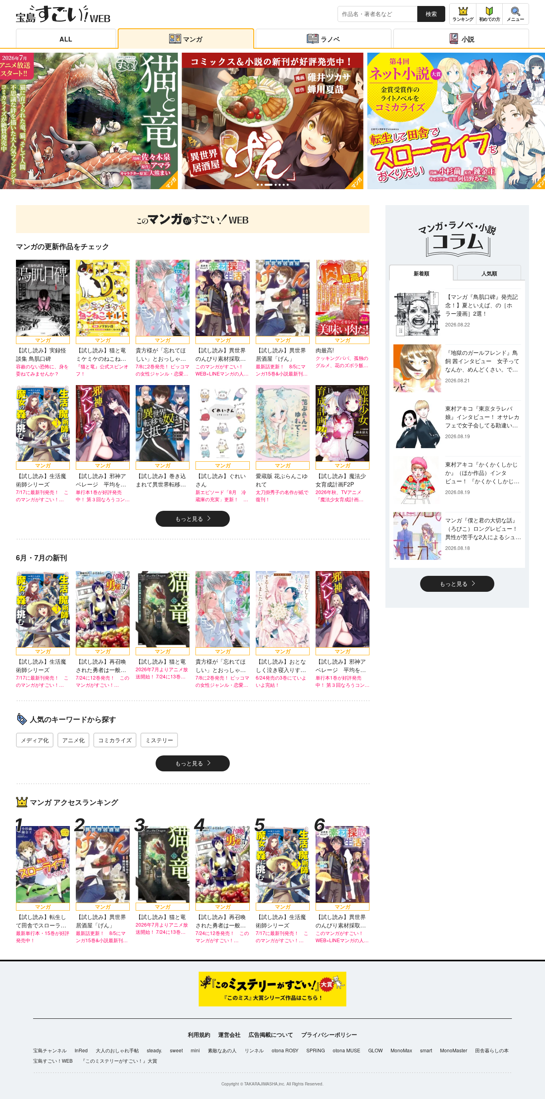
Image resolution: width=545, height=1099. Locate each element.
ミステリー (159, 740)
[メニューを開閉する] (516, 14)
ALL (65, 38)
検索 (431, 14)
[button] (258, 185)
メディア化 (35, 740)
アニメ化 (73, 740)
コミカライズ (115, 740)
